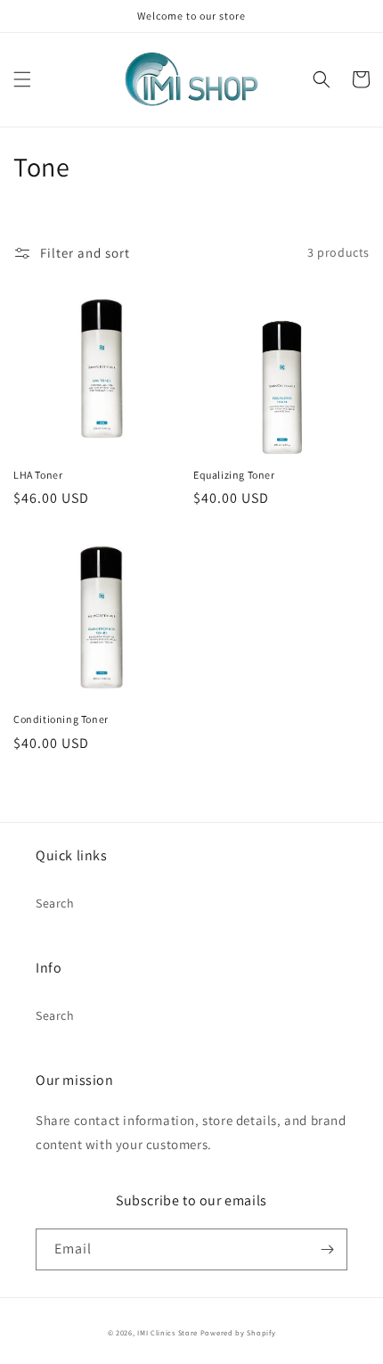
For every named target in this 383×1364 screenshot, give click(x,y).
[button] (22, 79)
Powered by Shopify (238, 1332)
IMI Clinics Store (167, 1332)
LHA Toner (37, 474)
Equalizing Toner (234, 474)
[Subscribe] (326, 1249)
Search (55, 903)
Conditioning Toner (61, 719)
